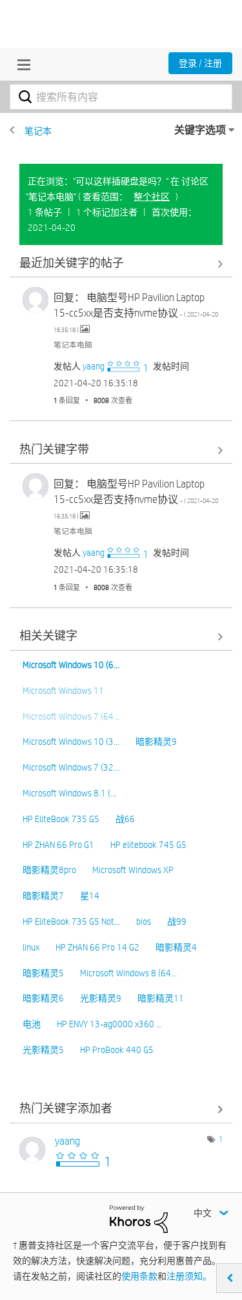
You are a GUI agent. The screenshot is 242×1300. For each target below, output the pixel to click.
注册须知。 (189, 1276)
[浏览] (21, 64)
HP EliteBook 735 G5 (61, 819)
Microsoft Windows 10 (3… (71, 741)
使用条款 (139, 1276)
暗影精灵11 (160, 998)
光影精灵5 (43, 1050)
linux (31, 947)
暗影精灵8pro (49, 870)
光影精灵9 (100, 998)
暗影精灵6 (43, 998)
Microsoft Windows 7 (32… (71, 767)
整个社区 (152, 196)
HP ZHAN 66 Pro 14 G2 (97, 947)
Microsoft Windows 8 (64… (128, 973)
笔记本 (38, 131)
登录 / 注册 (200, 63)
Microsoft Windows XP (133, 870)
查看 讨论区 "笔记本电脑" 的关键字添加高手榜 (121, 1109)
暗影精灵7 (43, 895)
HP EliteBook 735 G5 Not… (71, 921)
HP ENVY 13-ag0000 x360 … (109, 1024)
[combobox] (121, 97)
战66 (125, 819)
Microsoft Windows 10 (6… (71, 665)
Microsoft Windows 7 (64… (71, 716)
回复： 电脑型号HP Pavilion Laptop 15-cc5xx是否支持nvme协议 (136, 312)
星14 (89, 895)
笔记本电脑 (73, 344)
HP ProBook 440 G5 (117, 1050)
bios (143, 921)
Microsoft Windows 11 (63, 690)
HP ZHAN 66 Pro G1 (58, 845)
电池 (32, 1024)
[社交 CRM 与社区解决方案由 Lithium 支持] (139, 1218)
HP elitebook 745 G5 (148, 845)
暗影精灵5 (43, 973)
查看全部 (121, 263)
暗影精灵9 (156, 741)
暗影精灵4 (176, 947)
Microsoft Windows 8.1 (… (69, 793)
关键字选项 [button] (200, 130)
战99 (177, 921)
